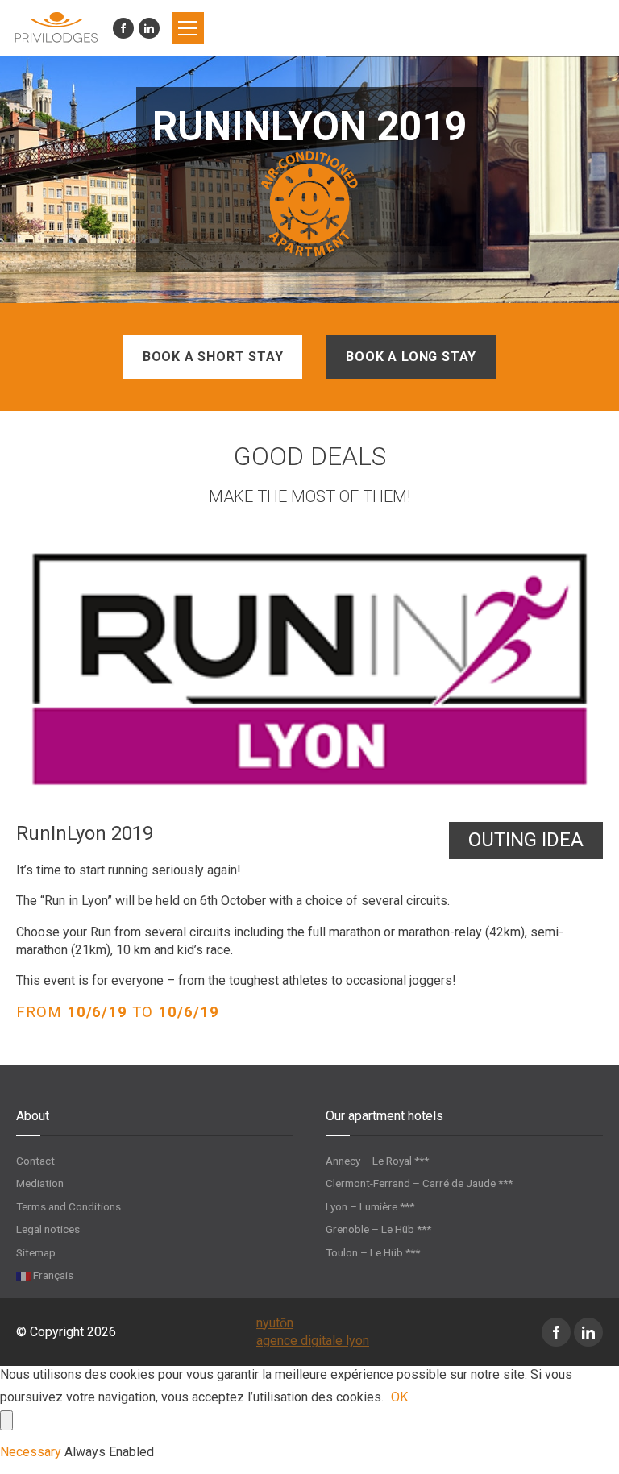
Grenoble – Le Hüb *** (378, 1229)
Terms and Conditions (68, 1206)
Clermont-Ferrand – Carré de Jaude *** (419, 1183)
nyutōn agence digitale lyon (312, 1331)
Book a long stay (411, 356)
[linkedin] (149, 28)
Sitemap (36, 1252)
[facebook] (123, 28)
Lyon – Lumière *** (370, 1206)
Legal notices (48, 1229)
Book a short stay (213, 356)
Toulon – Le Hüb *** (373, 1252)
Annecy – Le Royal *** (377, 1160)
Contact (35, 1160)
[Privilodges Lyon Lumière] (56, 28)
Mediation (40, 1183)
